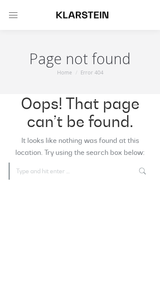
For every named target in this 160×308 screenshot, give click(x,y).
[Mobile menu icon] (13, 15)
